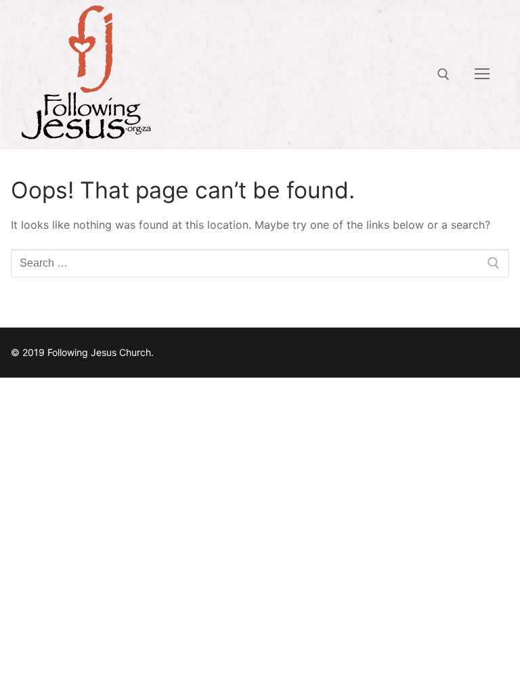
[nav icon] (482, 74)
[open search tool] (443, 74)
